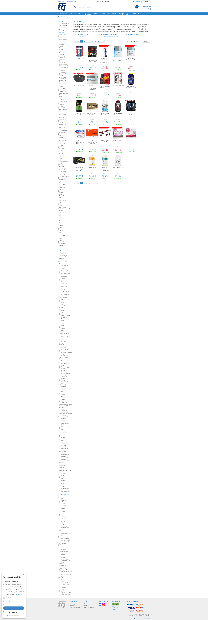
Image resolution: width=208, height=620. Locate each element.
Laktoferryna (64, 375)
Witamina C (63, 391)
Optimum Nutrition (63, 161)
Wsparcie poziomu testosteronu (63, 567)
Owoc (60, 240)
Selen (62, 325)
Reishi (62, 304)
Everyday (63, 61)
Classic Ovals (64, 70)
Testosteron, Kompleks (66, 574)
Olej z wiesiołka (64, 442)
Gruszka (61, 230)
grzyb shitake (64, 305)
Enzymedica (62, 81)
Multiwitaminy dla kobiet (65, 439)
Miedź (62, 322)
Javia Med (61, 116)
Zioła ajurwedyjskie (65, 491)
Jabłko (60, 232)
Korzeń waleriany (65, 362)
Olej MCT (63, 589)
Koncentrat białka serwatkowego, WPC (66, 532)
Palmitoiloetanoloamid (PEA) (66, 428)
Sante (60, 182)
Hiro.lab (61, 106)
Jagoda (61, 233)
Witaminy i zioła (63, 261)
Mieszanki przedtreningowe (65, 558)
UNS (60, 202)
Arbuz (60, 222)
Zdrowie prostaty (65, 461)
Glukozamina (64, 420)
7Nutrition (61, 44)
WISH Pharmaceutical (64, 209)
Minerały (61, 307)
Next (102, 41)
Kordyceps (63, 302)
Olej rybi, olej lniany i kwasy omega (64, 334)
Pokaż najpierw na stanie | (135, 41)
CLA (62, 579)
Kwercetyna (64, 276)
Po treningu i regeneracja (65, 548)
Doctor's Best (62, 77)
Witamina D (63, 393)
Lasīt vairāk (18, 594)
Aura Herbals (62, 52)
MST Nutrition (62, 127)
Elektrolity (63, 549)
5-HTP (62, 360)
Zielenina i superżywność (65, 470)
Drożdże (63, 473)
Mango (61, 238)
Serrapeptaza (64, 381)
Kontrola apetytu (65, 586)
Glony (62, 475)
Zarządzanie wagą (63, 578)
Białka (60, 530)
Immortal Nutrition (63, 112)
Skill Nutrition (62, 187)
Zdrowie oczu (62, 462)
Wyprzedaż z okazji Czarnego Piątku (112, 36)
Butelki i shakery (63, 34)
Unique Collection (65, 176)
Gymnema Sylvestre (66, 406)
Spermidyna (64, 286)
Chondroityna (64, 418)
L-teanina (63, 516)
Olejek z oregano (65, 488)
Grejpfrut (61, 229)
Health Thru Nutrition (64, 99)
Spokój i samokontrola (64, 358)
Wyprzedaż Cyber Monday (110, 34)
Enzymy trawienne (65, 373)
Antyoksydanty (63, 264)
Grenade (61, 95)
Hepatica (61, 103)
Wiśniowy (61, 246)
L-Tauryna (63, 503)
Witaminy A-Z (62, 385)
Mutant (61, 137)
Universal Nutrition (63, 204)
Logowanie (137, 1)
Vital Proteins (62, 207)
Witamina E (63, 394)
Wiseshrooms (62, 212)
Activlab (61, 46)
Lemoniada (62, 235)
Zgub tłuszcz (62, 258)
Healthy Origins (63, 101)
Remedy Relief (62, 179)
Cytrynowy (61, 225)
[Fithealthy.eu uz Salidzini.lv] (114, 608)
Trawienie (61, 365)
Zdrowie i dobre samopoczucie (63, 256)
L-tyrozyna (63, 519)
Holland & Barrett (63, 108)
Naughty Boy (62, 145)
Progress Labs (62, 171)
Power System (62, 169)
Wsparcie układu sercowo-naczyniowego (65, 414)
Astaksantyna (64, 265)
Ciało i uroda (62, 21)
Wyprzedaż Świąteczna (134, 34)
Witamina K (63, 396)
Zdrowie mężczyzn (63, 451)
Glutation (63, 268)
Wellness (63, 75)
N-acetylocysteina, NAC (66, 280)
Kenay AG (61, 119)
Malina (60, 237)
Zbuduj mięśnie (63, 253)
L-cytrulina (63, 506)
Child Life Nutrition (63, 64)
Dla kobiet (61, 535)
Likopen (63, 278)
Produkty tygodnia (83, 34)
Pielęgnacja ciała (63, 25)
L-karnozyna (64, 510)
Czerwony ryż (64, 402)
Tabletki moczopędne (66, 592)
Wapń (62, 330)
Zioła (62, 490)
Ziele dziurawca (65, 363)
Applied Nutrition (63, 51)
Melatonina (63, 409)
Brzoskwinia (62, 224)
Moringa (63, 480)
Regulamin (86, 605)
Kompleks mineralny (66, 315)
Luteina (62, 464)
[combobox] (104, 7)
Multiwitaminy (64, 388)
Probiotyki (63, 380)
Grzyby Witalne (63, 297)
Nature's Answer (63, 142)
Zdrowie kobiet (63, 432)
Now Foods (62, 148)
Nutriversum (62, 155)
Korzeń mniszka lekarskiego (65, 291)
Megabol (61, 135)
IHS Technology (63, 109)
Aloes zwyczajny (65, 367)
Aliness (61, 48)
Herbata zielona (65, 584)
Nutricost (61, 153)
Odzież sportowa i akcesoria (63, 31)
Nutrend (61, 150)
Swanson (61, 197)
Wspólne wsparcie (63, 417)
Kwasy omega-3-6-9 (65, 338)
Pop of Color (64, 72)
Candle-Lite (62, 59)
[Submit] (75, 7)
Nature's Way (62, 143)
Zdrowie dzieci (62, 431)
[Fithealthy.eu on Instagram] (103, 604)
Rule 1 (60, 181)
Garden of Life (62, 91)
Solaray (61, 192)
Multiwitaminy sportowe (65, 541)
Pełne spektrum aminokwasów (65, 528)
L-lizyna (63, 513)
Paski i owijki (62, 37)
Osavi (60, 163)
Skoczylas (61, 189)
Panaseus (61, 166)
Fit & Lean (61, 85)
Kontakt (86, 604)
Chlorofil (63, 472)
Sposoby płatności (74, 604)
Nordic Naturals (63, 147)
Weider (61, 210)
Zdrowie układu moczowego (63, 466)
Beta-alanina (64, 500)
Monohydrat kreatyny (66, 540)
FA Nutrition (62, 83)
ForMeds (61, 86)
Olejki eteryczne (65, 27)
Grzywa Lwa (64, 301)
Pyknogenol (64, 283)
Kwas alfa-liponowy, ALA (66, 274)
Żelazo (62, 332)
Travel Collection (65, 74)
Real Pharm (62, 178)
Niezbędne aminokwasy (64, 525)
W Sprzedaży (64, 17)
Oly (60, 160)
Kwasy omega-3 (65, 336)
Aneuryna (63, 386)
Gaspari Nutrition (63, 93)
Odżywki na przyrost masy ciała (65, 545)
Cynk (62, 312)
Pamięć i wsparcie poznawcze (63, 345)
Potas (62, 323)
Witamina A (63, 389)
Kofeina (63, 556)
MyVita (60, 139)
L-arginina (63, 505)
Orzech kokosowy (65, 482)
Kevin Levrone (62, 121)
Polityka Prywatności (89, 607)
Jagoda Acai (63, 477)
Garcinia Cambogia (65, 582)
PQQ (62, 281)
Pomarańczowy (63, 242)
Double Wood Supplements (62, 79)
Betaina (63, 368)
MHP (60, 125)
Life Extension (62, 124)
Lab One (61, 122)
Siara (62, 383)
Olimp (60, 158)
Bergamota (63, 401)
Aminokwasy (62, 497)
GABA (60, 296)
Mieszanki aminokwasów (64, 522)
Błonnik (62, 372)
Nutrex (60, 152)
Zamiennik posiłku (65, 594)
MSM (62, 426)
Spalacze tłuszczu (65, 591)
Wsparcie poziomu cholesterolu (63, 398)
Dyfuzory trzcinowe (64, 23)
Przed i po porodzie (65, 443)
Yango (60, 213)
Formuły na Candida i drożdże (66, 436)
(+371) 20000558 (138, 618)
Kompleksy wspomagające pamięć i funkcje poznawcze (66, 352)
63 (98, 41)
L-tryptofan (63, 518)
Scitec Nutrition (62, 184)
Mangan (63, 320)
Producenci (61, 42)
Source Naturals (63, 196)
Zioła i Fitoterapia (63, 485)
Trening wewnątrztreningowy (64, 564)
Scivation (61, 186)
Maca (62, 478)
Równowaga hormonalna (64, 446)
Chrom (62, 310)
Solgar (60, 194)
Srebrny (63, 327)
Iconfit (60, 111)
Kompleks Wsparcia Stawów (66, 424)
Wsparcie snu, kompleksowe (64, 411)
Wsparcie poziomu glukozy (65, 404)
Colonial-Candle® (63, 65)
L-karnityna (63, 587)
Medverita (61, 134)
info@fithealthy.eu (146, 618)
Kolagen (63, 421)
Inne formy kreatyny (66, 538)
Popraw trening (63, 252)
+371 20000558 (105, 1)
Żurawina (63, 483)
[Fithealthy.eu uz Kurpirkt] (115, 604)
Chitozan (63, 581)
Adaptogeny (64, 486)
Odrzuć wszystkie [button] (14, 612)
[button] (13, 616)
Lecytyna (63, 339)
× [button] (23, 574)
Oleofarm (61, 156)
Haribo (60, 98)
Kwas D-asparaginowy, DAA (66, 572)
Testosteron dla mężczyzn (65, 458)
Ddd (62, 434)
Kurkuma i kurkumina (66, 272)
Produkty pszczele (63, 357)
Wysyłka (72, 605)
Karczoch (63, 289)
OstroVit (61, 165)
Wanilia (61, 245)
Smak (59, 218)
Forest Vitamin (62, 88)
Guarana (63, 554)
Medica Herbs (62, 132)
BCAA (62, 498)
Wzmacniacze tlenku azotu (66, 561)
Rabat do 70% (82, 36)
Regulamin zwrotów (75, 607)
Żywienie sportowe (64, 495)
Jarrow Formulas (63, 114)
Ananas (61, 220)
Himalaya (61, 104)
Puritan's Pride (62, 173)
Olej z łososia (64, 343)
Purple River (62, 174)
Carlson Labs (62, 62)
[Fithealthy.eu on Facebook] (100, 604)
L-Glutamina (64, 502)
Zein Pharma (62, 215)
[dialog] (14, 595)
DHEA (62, 453)
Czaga (62, 299)
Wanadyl (63, 328)
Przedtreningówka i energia (64, 551)
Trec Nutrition (62, 200)
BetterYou (61, 54)
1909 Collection (64, 67)
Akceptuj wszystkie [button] (13, 608)
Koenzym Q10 (64, 270)
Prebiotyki (63, 378)
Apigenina (63, 347)
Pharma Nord (62, 168)
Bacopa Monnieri (65, 349)
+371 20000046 (96, 1)
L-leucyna (63, 511)
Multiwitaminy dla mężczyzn (65, 455)
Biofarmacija (62, 56)
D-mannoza (64, 468)
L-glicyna (63, 508)
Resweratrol (64, 284)
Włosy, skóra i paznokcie (64, 449)
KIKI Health (61, 117)
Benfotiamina (64, 267)
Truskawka (62, 243)
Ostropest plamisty (65, 294)
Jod (61, 314)
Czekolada (61, 227)
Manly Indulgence (63, 129)
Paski (60, 36)
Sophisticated (64, 130)
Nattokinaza (64, 376)
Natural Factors (63, 140)
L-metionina (64, 515)
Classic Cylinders (65, 69)
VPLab (60, 205)
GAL (60, 90)
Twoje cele (61, 250)
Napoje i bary (62, 543)
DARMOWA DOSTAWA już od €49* (67, 1)
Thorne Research (63, 199)
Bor (61, 309)
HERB (60, 96)
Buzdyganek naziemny (66, 570)
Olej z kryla (63, 341)
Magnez (63, 318)
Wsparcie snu (62, 407)
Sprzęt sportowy (63, 39)
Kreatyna (61, 537)
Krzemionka (64, 317)
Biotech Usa (62, 57)
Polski (146, 1)
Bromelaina (63, 370)
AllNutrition (62, 49)
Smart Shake (62, 191)
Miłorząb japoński (65, 355)
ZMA (62, 576)
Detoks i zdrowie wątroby (65, 288)
